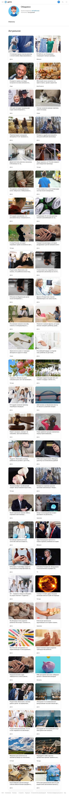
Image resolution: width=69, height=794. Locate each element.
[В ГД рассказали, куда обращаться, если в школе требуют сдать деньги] (21, 669)
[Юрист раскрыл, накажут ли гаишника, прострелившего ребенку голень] (21, 426)
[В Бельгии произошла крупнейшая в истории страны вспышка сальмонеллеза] (48, 615)
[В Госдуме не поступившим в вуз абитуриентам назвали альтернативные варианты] (48, 723)
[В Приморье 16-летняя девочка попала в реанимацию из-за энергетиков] (48, 210)
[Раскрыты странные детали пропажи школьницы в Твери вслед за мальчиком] (48, 480)
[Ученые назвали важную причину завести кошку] (48, 102)
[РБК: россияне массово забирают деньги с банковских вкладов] (48, 669)
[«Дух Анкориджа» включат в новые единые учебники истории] (48, 534)
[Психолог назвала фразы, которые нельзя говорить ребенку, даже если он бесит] (48, 318)
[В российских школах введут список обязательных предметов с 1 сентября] (21, 777)
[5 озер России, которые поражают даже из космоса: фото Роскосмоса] (21, 237)
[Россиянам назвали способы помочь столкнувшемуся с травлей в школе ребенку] (21, 318)
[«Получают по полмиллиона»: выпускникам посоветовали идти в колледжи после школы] (48, 696)
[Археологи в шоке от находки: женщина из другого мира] (21, 345)
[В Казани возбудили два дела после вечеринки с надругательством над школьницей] (21, 291)
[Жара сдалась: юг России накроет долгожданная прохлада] (48, 156)
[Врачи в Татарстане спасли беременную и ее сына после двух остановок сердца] (48, 291)
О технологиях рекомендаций (38, 792)
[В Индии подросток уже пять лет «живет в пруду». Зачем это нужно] (48, 372)
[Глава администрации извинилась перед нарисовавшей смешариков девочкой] (48, 426)
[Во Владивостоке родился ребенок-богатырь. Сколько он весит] (21, 615)
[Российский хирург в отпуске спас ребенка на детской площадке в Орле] (48, 345)
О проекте (21, 792)
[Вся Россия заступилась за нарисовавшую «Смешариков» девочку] (21, 642)
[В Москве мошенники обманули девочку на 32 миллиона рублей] (48, 453)
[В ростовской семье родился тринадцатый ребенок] (48, 642)
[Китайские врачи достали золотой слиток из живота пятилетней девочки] (21, 534)
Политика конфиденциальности (55, 792)
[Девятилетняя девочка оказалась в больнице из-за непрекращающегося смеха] (21, 156)
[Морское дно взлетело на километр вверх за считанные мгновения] (21, 750)
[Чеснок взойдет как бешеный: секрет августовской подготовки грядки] (21, 480)
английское (35, 10)
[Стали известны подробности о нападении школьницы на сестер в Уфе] (48, 264)
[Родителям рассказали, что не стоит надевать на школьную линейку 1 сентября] (21, 723)
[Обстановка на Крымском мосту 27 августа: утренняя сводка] (48, 399)
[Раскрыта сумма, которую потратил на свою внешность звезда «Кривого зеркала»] (21, 75)
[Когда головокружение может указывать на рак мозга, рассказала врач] (48, 507)
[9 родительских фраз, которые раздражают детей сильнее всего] (48, 237)
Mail (3, 792)
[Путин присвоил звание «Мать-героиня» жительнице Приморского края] (21, 507)
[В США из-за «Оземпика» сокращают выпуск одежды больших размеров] (48, 48)
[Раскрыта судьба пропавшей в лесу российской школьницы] (48, 129)
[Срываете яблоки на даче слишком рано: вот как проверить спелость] (21, 372)
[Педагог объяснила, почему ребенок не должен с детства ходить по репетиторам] (21, 453)
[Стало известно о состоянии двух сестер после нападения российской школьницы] (48, 183)
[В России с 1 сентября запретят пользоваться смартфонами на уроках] (21, 561)
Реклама (14, 792)
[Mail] (6, 2)
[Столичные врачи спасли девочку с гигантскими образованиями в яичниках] (21, 48)
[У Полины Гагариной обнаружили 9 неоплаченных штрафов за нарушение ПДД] (48, 561)
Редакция (27, 792)
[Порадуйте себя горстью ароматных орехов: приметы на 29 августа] (48, 750)
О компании (8, 792)
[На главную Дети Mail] (9, 2)
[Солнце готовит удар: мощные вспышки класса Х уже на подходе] (48, 588)
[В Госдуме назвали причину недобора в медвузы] (21, 399)
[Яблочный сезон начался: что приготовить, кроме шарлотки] (48, 75)
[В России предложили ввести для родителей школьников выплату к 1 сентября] (48, 777)
